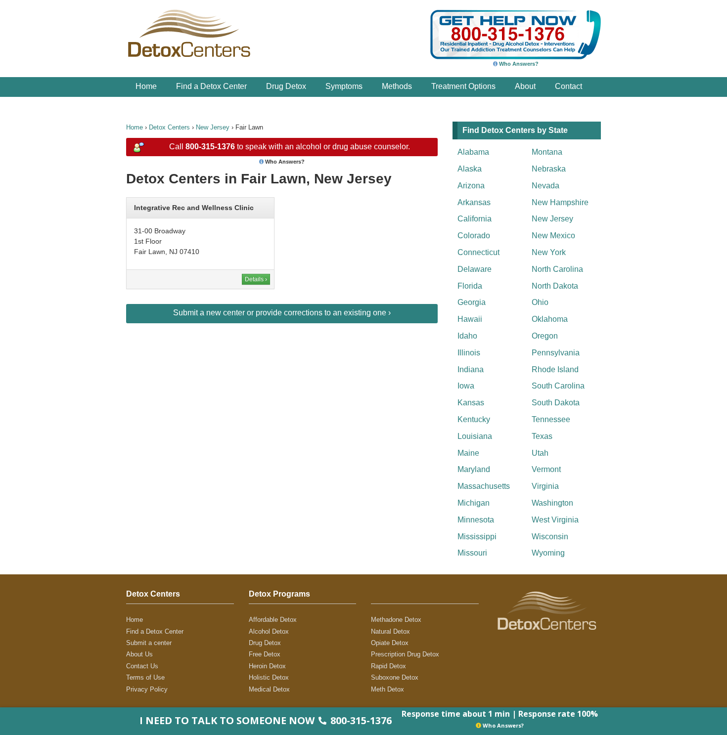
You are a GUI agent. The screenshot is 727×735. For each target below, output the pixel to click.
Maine (468, 453)
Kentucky (473, 419)
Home (146, 86)
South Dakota (556, 402)
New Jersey (212, 127)
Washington (552, 503)
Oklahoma (550, 319)
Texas (542, 436)
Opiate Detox (390, 643)
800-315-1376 (210, 146)
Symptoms (344, 86)
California (474, 219)
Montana (547, 152)
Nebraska (549, 169)
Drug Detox (286, 86)
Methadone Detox (396, 619)
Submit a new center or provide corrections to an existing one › (282, 312)
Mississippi (477, 536)
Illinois (468, 352)
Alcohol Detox (269, 631)
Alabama (473, 152)
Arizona (471, 185)
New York (549, 252)
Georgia (471, 302)
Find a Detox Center (211, 86)
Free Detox (264, 654)
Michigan (473, 503)
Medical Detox (269, 689)
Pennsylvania (556, 352)
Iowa (465, 386)
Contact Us (142, 666)
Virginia (545, 486)
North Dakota (555, 286)
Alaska (469, 169)
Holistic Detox (269, 677)
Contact (568, 86)
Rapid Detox (388, 666)
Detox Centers (169, 127)
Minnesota (475, 520)
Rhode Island (555, 369)
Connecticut (478, 252)
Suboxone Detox (394, 677)
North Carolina (557, 269)
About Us (139, 654)
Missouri (472, 553)
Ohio (540, 302)
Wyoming (548, 553)
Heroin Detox (267, 666)
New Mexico (553, 235)
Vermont (546, 469)
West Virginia (555, 520)
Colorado (473, 235)
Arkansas (474, 202)
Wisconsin (550, 536)
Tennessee (551, 419)
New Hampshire (560, 202)
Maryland (473, 469)
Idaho (467, 336)
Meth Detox (387, 689)
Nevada (545, 185)
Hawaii (469, 319)
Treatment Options (463, 86)
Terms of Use (145, 677)
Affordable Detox (273, 619)
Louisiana (474, 436)
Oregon (545, 336)
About (525, 86)
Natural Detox (390, 631)
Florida (469, 286)
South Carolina (558, 386)
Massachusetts (483, 486)
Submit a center (149, 643)
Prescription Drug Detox (405, 654)
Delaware (474, 269)
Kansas (470, 402)
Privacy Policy (147, 689)
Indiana (470, 369)
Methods (397, 86)
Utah (540, 453)
